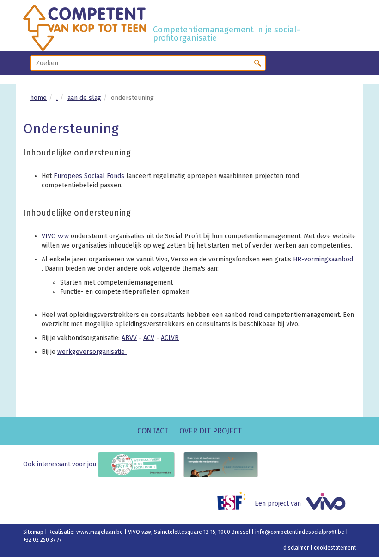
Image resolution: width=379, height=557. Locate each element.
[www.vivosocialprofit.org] (329, 503)
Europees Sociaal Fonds (89, 176)
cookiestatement (335, 548)
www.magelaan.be (100, 532)
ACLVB (170, 338)
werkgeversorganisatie (92, 352)
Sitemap (34, 532)
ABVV (129, 338)
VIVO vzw (55, 236)
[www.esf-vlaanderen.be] (235, 503)
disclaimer (296, 548)
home (38, 98)
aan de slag (84, 98)
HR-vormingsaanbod (323, 259)
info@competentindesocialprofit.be (300, 532)
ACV (148, 338)
